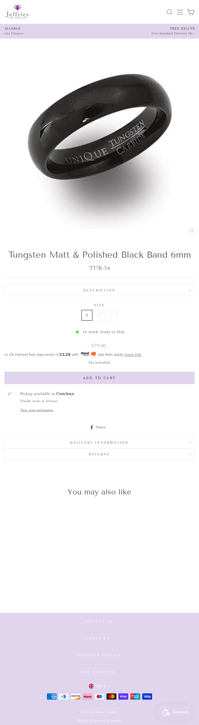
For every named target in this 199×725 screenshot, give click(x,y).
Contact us (98, 621)
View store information (36, 409)
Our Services (98, 672)
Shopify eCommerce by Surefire (99, 720)
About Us (98, 638)
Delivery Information (99, 442)
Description (99, 290)
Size (99, 305)
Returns (99, 454)
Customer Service (98, 655)
